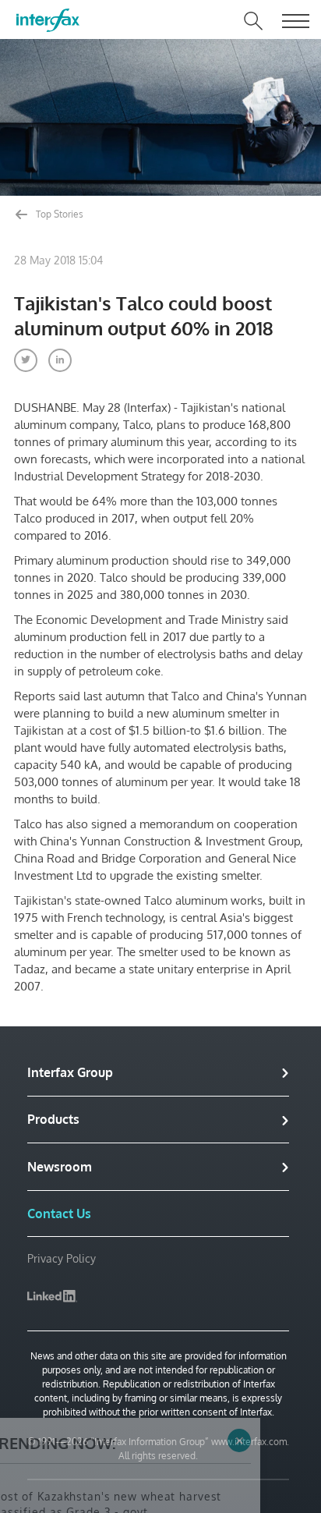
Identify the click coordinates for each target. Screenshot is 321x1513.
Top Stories (58, 214)
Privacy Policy (61, 1258)
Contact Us (59, 1213)
